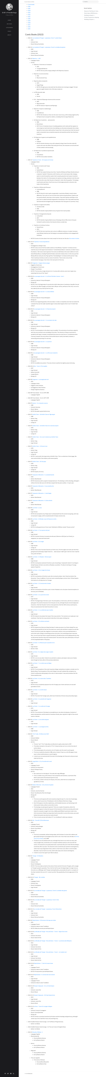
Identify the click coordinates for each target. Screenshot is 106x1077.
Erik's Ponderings (9, 12)
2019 (29, 20)
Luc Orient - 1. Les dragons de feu (40, 726)
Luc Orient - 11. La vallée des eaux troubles (42, 610)
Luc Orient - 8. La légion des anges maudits (42, 652)
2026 (29, 6)
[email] (10, 1074)
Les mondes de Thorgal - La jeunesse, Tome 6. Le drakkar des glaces (48, 47)
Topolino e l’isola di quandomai (41, 241)
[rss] (13, 1074)
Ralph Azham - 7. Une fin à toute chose (43, 963)
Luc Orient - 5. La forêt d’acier (39, 689)
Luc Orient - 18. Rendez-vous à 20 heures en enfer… (44, 519)
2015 (29, 28)
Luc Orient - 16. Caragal (38, 541)
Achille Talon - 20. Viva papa (39, 461)
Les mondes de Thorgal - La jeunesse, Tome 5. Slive (46, 899)
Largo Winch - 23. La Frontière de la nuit (42, 761)
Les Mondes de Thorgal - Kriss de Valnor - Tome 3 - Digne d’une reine (50, 931)
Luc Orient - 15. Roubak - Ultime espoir (41, 557)
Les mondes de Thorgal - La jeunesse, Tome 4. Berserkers (48, 909)
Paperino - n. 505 (36, 58)
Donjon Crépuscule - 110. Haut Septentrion (44, 995)
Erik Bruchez (30, 1073)
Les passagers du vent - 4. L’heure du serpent (45, 309)
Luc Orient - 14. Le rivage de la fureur (41, 570)
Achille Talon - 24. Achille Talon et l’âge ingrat (43, 414)
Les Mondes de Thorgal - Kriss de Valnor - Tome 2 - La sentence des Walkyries (53, 940)
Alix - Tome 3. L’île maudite (40, 366)
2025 (29, 8)
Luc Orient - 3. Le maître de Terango (41, 706)
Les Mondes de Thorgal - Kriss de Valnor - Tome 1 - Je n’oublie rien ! (50, 952)
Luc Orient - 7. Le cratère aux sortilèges (41, 663)
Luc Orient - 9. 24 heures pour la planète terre (43, 642)
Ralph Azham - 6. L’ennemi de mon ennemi (44, 974)
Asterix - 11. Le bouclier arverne (40, 403)
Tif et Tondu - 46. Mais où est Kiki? (40, 734)
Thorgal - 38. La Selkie (39, 877)
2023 (29, 12)
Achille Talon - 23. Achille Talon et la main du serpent (45, 425)
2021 (29, 16)
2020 (29, 18)
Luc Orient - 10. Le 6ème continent (40, 621)
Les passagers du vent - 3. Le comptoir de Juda (45, 320)
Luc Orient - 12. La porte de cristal (40, 594)
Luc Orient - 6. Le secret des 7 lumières (41, 678)
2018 (29, 22)
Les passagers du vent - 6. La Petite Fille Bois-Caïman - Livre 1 (49, 276)
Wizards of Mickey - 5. (37, 1032)
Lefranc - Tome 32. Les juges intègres (43, 1006)
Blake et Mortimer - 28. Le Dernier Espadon (42, 784)
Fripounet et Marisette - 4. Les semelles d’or (43, 486)
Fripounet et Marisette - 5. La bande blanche (43, 474)
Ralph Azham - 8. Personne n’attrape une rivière (44, 920)
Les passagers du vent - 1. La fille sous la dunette (46, 353)
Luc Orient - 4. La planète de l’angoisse (41, 699)
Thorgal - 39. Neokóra (37, 856)
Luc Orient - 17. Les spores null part (41, 530)
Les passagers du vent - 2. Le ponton (43, 341)
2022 (29, 14)
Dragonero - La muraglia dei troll (40, 379)
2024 (29, 10)
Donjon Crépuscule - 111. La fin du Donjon (44, 986)
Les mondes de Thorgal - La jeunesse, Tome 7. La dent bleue (47, 38)
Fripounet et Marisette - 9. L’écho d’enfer (42, 500)
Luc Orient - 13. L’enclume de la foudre (41, 583)
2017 (29, 24)
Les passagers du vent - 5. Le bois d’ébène (44, 291)
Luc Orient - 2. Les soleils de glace (40, 719)
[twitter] (8, 1074)
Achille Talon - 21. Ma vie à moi (39, 446)
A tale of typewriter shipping (91, 17)
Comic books (31, 4)
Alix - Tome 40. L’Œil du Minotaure (40, 820)
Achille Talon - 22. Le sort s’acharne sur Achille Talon (45, 437)
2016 (29, 26)
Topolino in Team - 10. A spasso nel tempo (42, 160)
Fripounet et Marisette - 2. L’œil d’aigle (41, 493)
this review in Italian (74, 238)
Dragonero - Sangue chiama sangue (41, 263)
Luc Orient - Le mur (37, 507)
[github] (5, 1074)
